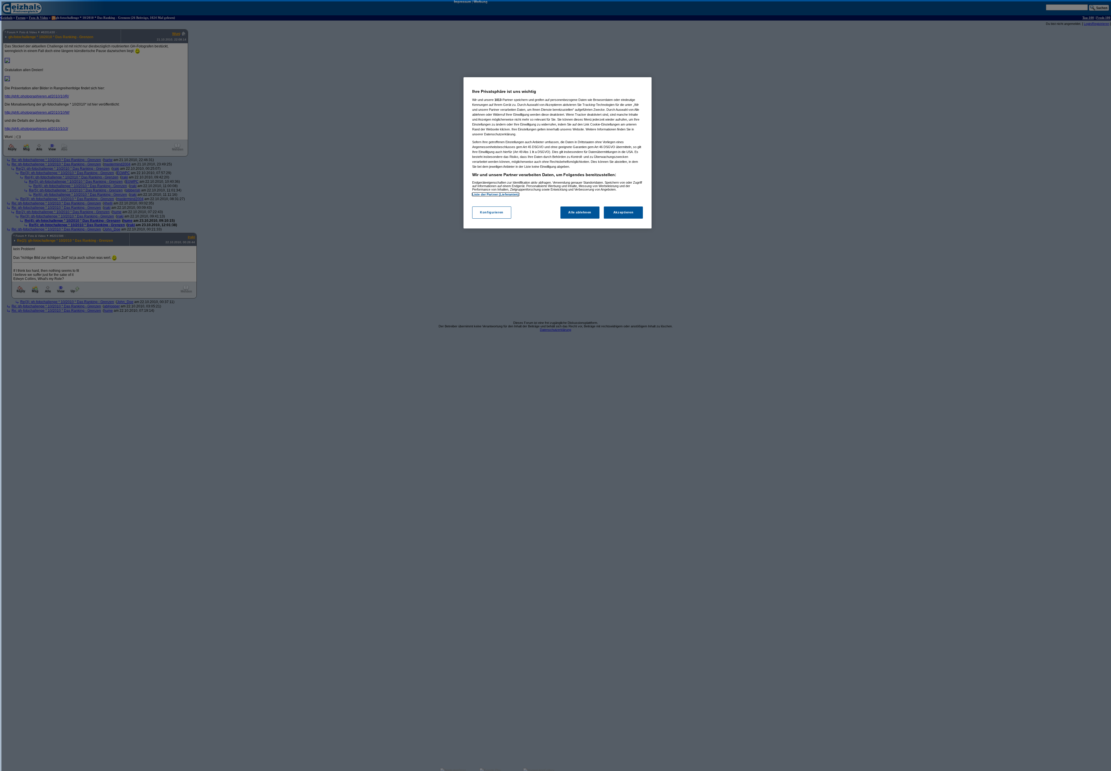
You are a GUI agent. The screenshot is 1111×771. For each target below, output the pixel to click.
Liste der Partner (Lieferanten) (495, 194)
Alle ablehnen (579, 212)
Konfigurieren (491, 212)
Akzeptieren (623, 212)
